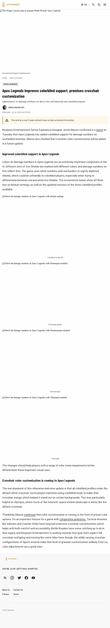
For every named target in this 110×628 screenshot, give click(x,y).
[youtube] (33, 578)
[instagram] (12, 578)
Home (4, 78)
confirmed (30, 514)
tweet (99, 129)
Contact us (18, 589)
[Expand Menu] (105, 4)
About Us (6, 589)
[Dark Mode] (99, 4)
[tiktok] (38, 578)
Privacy (5, 594)
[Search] (93, 4)
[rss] (5, 578)
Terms (16, 594)
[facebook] (26, 578)
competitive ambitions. (72, 519)
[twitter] (19, 578)
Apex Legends (16, 78)
